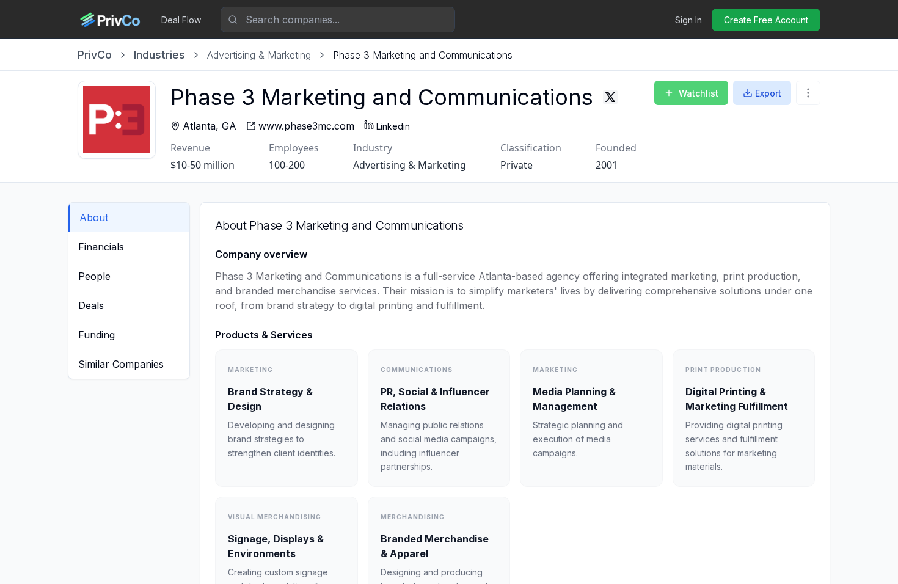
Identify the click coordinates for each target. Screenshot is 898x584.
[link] (423, 55)
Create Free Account (766, 20)
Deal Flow (181, 20)
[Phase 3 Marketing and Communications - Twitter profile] (610, 97)
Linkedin (393, 126)
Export (768, 93)
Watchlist (698, 93)
